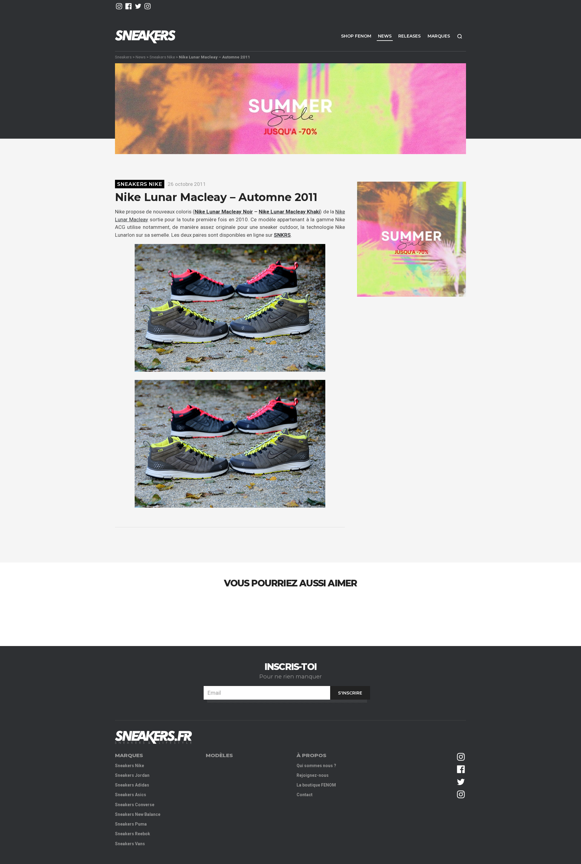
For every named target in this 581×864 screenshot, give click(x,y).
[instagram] (119, 6)
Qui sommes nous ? (316, 765)
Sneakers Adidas (132, 785)
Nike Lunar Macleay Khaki (289, 212)
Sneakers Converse (134, 804)
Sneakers (123, 56)
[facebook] (128, 6)
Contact (305, 794)
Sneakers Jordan (132, 775)
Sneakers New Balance (137, 814)
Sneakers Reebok (132, 833)
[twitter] (138, 6)
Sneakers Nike (162, 56)
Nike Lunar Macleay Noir (224, 212)
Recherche (459, 36)
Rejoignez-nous (313, 775)
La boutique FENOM (316, 785)
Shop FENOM (356, 36)
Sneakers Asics (130, 794)
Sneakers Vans (130, 843)
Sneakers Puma (131, 824)
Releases (409, 36)
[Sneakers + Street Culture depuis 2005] (153, 737)
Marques (439, 36)
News (385, 36)
